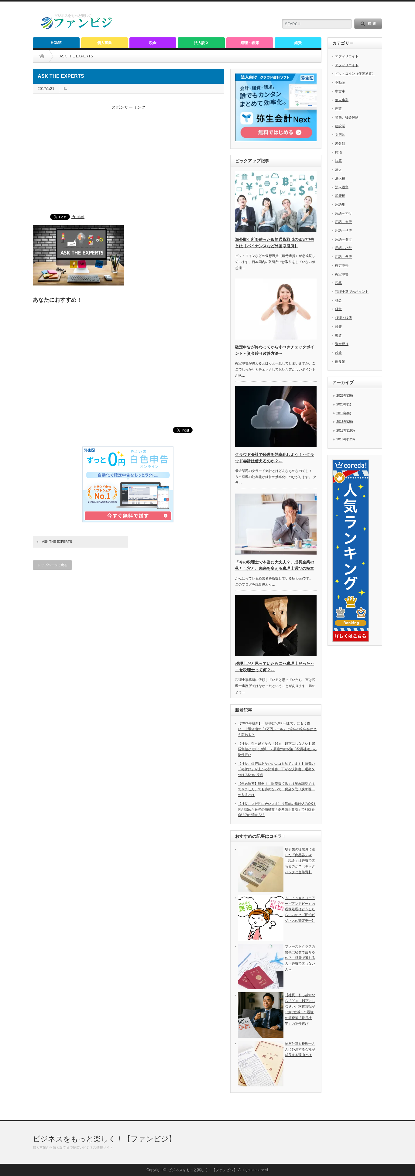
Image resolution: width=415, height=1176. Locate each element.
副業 (338, 108)
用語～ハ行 (343, 248)
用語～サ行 (343, 230)
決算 (338, 160)
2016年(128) (345, 439)
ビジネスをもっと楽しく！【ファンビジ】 (104, 1139)
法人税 (340, 178)
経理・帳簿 (250, 43)
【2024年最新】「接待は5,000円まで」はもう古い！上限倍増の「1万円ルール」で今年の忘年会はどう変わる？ (277, 728)
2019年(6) (343, 413)
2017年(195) (345, 430)
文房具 (340, 134)
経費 (298, 43)
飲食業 (340, 361)
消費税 (340, 195)
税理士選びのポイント (352, 291)
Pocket (77, 216)
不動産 (340, 82)
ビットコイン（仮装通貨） (355, 73)
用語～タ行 (343, 239)
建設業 (340, 126)
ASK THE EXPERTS (57, 541)
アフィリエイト (346, 56)
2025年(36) (344, 395)
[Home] (46, 56)
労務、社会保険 (346, 117)
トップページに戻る (52, 565)
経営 (338, 309)
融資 (338, 335)
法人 (338, 169)
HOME (56, 43)
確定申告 (341, 265)
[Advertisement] (128, 162)
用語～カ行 (343, 222)
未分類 (340, 143)
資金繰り (341, 344)
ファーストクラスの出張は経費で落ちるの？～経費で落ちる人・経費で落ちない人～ (300, 958)
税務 (338, 283)
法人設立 (201, 43)
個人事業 (104, 43)
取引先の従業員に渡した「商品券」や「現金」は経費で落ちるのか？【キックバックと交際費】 (300, 860)
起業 (338, 352)
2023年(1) (343, 404)
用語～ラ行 (343, 256)
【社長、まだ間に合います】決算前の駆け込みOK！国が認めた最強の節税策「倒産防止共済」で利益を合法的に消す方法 (277, 809)
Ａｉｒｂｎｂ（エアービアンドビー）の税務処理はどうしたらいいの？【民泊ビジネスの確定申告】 (300, 909)
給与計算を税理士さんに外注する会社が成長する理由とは (300, 1049)
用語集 (340, 204)
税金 (152, 43)
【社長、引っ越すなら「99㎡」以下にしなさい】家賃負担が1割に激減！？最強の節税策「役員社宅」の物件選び (277, 749)
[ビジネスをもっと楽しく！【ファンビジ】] (77, 28)
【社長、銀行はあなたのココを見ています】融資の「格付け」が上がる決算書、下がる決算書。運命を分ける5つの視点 (276, 769)
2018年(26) (344, 421)
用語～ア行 (343, 213)
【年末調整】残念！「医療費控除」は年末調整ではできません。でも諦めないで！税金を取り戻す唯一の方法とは (276, 789)
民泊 (338, 152)
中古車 (340, 91)
